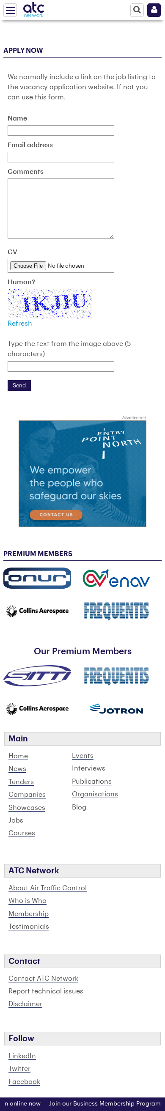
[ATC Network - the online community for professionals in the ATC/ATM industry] (33, 8)
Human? (21, 282)
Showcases (26, 807)
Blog (79, 807)
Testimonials (28, 926)
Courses (21, 833)
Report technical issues (45, 991)
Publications (92, 781)
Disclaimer (25, 1004)
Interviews (88, 768)
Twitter (19, 1068)
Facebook (24, 1081)
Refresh (20, 323)
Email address (30, 145)
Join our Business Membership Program (98, 1104)
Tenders (21, 782)
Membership (28, 914)
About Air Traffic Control (47, 888)
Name (17, 118)
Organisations (95, 794)
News (17, 768)
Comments (26, 171)
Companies (27, 794)
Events (83, 755)
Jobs (15, 820)
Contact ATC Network (43, 978)
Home (18, 756)
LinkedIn (22, 1056)
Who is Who (27, 900)
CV (12, 252)
